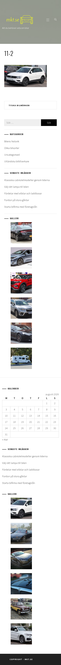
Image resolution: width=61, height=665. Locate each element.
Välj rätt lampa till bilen (16, 186)
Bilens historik (11, 141)
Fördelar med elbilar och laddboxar (23, 193)
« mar (5, 439)
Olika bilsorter (11, 148)
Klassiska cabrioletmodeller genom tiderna (27, 180)
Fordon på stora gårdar (16, 200)
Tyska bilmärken (19, 105)
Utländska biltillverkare (16, 161)
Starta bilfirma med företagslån (20, 206)
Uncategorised (12, 154)
